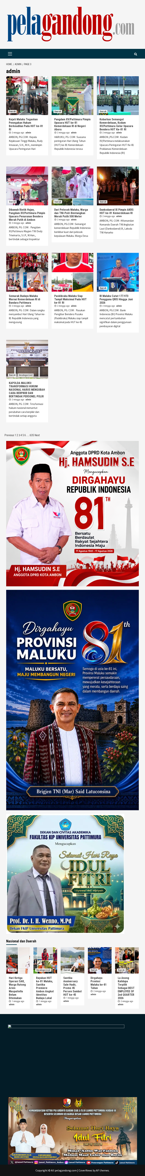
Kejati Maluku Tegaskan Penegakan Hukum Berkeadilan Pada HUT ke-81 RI (26, 124)
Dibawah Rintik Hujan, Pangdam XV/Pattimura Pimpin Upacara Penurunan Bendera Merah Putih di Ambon (27, 214)
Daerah (12, 111)
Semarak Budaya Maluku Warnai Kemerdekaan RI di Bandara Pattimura (24, 299)
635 (32, 435)
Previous (9, 435)
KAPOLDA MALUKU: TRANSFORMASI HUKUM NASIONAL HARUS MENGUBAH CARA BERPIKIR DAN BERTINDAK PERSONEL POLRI (27, 389)
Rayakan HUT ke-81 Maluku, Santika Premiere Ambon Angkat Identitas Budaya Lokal (45, 988)
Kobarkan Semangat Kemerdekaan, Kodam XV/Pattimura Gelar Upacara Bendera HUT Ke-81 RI (116, 124)
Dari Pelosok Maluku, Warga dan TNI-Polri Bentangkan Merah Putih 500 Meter (71, 213)
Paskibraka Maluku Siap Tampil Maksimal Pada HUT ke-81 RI (70, 299)
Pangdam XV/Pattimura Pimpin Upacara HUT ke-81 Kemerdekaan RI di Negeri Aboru (72, 124)
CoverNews (85, 1170)
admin (28, 132)
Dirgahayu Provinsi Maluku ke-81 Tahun (99, 983)
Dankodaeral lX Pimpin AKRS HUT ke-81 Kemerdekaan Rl (117, 211)
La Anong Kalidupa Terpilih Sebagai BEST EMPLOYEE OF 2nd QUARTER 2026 (126, 988)
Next (37, 435)
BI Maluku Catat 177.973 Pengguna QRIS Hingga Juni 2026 (116, 299)
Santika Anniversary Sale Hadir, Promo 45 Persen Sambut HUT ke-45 (72, 986)
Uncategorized (26, 375)
